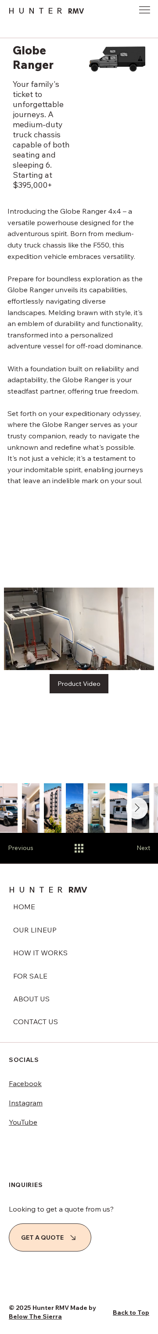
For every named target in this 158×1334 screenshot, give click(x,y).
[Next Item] (137, 808)
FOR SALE (30, 976)
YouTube (23, 1122)
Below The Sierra (35, 1316)
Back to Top (131, 1312)
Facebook (25, 1083)
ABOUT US (31, 998)
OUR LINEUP (35, 929)
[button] (138, 660)
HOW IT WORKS (40, 952)
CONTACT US (35, 1021)
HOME (24, 906)
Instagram (26, 1102)
